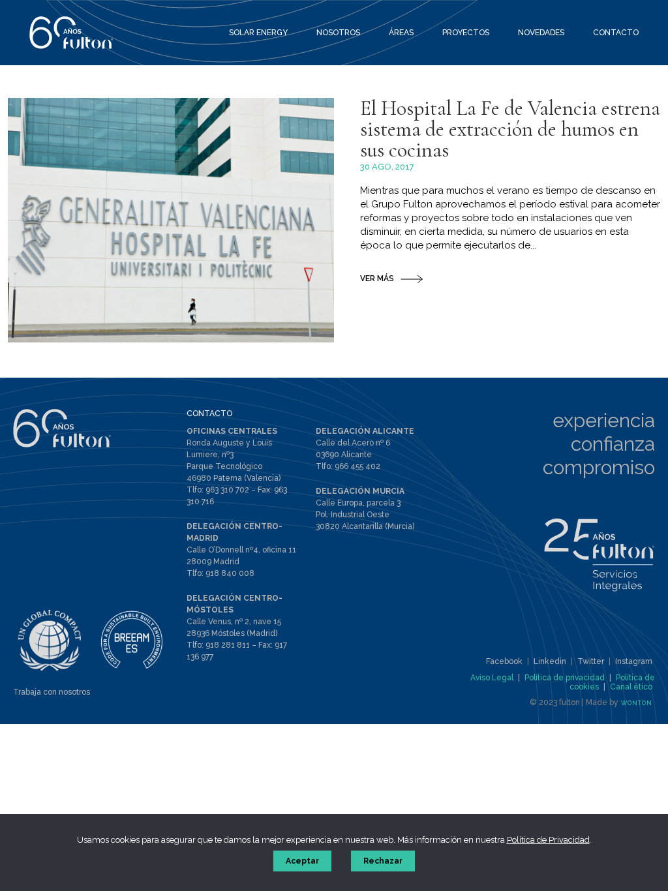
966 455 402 (357, 466)
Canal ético (631, 686)
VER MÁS (377, 278)
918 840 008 (229, 573)
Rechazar (382, 861)
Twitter (590, 661)
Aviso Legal (491, 677)
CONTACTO (209, 413)
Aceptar (302, 861)
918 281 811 (227, 645)
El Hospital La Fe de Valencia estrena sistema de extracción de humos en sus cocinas (510, 128)
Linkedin (550, 661)
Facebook (504, 661)
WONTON (636, 703)
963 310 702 (227, 489)
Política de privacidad (564, 677)
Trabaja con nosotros (51, 692)
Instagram (633, 661)
